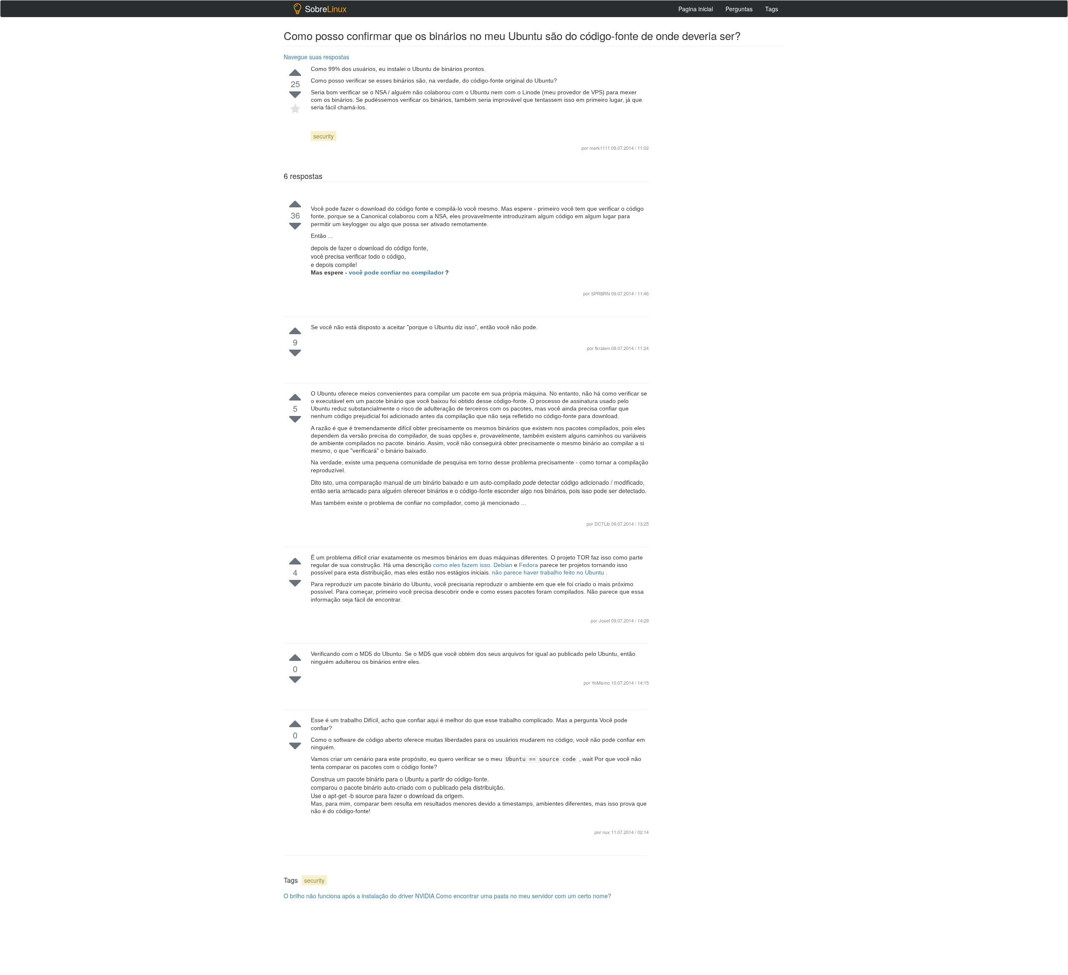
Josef (605, 620)
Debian (504, 565)
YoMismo (601, 682)
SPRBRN (601, 293)
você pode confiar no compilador (397, 272)
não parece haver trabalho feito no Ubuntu (549, 572)
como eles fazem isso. (463, 565)
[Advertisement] (721, 175)
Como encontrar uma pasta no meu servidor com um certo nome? (523, 896)
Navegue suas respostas (316, 57)
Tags (771, 9)
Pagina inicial (695, 9)
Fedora (529, 565)
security (323, 136)
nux (606, 832)
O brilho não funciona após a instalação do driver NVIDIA (359, 896)
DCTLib (602, 523)
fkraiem (603, 348)
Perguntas (739, 9)
